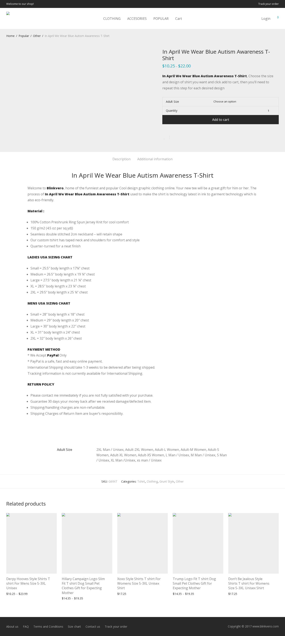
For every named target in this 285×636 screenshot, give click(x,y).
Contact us (93, 626)
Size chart (74, 626)
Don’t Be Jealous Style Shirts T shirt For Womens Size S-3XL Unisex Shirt (248, 583)
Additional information (155, 159)
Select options (13, 594)
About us (12, 626)
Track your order (268, 4)
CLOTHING (112, 18)
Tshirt (141, 481)
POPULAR (161, 18)
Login (265, 18)
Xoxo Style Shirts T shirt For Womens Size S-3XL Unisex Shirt (139, 583)
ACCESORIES (137, 18)
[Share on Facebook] (174, 138)
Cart (178, 18)
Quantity (171, 111)
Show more (33, 594)
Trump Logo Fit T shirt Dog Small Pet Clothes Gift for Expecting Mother (194, 583)
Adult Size (172, 102)
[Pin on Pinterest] (186, 138)
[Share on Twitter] (180, 138)
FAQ (26, 626)
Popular (24, 36)
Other (37, 36)
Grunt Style (166, 481)
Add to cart (220, 119)
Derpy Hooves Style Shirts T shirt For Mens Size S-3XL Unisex (28, 583)
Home (10, 36)
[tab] (122, 159)
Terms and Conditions (48, 626)
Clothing (152, 481)
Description (121, 159)
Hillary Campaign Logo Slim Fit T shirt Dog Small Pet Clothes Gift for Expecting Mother (83, 586)
